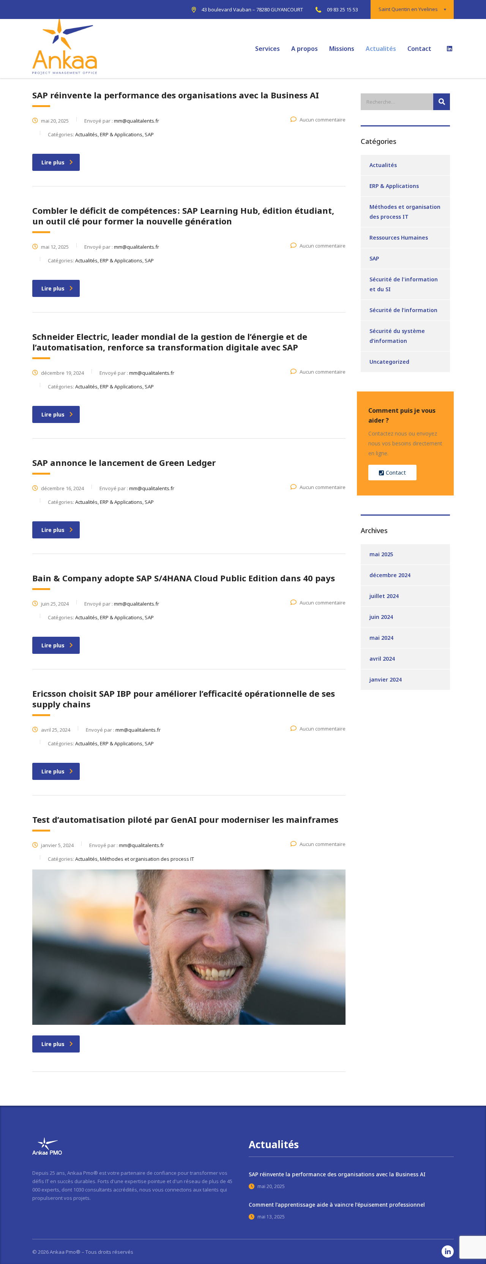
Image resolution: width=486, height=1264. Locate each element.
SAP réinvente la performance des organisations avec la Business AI (337, 1174)
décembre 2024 (389, 575)
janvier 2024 (385, 679)
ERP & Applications (394, 185)
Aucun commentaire (323, 119)
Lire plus (53, 162)
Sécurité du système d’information (397, 335)
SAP (374, 258)
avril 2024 (382, 658)
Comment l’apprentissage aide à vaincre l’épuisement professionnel (337, 1204)
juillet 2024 (384, 596)
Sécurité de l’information (403, 310)
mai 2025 (381, 554)
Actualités (381, 48)
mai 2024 (381, 637)
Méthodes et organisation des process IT (404, 211)
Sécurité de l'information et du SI (403, 284)
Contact (419, 48)
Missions (341, 48)
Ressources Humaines (398, 237)
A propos (304, 48)
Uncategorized (389, 361)
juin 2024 (381, 616)
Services (267, 48)
